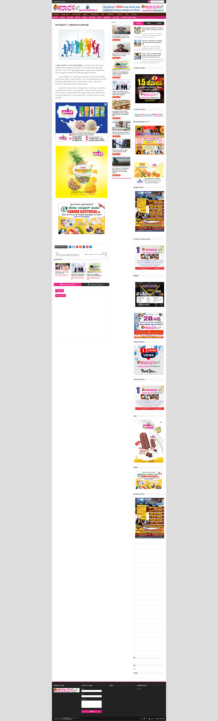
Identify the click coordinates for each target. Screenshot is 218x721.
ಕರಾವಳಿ (113, 22)
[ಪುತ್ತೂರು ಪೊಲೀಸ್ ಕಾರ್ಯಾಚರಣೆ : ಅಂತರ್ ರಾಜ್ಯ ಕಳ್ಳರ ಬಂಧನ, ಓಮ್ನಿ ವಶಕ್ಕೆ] (121, 44)
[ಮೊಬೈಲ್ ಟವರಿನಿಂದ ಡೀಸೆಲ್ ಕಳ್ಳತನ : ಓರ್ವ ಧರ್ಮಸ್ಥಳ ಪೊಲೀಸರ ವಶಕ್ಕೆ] (121, 141)
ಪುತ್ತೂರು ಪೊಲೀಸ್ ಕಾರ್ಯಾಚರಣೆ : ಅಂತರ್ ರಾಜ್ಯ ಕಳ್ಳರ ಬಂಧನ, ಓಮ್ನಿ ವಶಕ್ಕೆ (121, 54)
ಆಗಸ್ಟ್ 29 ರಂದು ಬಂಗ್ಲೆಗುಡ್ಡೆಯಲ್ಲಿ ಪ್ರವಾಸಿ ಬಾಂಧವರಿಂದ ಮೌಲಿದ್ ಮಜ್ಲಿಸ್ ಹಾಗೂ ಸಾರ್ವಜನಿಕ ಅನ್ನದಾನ (120, 73)
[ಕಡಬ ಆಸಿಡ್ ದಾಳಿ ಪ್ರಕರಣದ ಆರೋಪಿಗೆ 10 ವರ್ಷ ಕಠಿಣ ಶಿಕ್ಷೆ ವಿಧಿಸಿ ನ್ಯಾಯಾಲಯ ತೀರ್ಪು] (121, 123)
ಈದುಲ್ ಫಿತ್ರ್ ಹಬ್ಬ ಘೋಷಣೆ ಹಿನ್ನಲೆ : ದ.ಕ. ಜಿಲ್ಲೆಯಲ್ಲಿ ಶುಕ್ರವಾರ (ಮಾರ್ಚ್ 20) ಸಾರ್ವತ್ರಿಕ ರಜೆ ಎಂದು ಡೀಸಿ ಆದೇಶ (152, 29)
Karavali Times (66, 718)
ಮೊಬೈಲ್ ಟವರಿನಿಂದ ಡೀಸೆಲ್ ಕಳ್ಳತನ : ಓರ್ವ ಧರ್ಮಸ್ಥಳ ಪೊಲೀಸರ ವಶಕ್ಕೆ (120, 150)
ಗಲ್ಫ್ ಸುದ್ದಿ (134, 14)
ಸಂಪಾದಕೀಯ (110, 14)
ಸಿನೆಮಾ (127, 14)
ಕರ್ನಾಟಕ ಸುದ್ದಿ (76, 14)
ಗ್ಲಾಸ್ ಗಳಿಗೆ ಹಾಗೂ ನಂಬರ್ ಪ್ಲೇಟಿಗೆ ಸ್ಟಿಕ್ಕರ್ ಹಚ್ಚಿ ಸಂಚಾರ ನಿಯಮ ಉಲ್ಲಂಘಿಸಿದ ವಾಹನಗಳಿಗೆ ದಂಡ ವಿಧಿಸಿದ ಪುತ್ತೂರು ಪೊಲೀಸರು (120, 170)
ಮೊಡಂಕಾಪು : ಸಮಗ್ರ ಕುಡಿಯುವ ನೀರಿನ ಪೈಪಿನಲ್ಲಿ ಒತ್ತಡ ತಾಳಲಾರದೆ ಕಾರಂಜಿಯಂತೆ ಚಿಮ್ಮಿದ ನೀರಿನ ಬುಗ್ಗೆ (152, 42)
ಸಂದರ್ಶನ (119, 14)
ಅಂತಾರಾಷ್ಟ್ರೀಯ (95, 14)
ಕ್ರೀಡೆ (103, 14)
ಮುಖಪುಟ (56, 14)
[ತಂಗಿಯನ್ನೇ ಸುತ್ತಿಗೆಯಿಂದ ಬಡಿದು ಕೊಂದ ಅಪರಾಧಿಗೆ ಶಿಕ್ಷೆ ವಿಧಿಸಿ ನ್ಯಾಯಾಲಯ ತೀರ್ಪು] (121, 26)
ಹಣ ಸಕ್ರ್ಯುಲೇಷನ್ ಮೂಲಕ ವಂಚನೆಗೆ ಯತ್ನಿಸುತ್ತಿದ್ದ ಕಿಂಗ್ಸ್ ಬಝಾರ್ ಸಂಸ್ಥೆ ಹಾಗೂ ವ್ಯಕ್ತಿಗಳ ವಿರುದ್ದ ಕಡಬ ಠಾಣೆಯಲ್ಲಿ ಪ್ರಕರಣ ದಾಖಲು (120, 113)
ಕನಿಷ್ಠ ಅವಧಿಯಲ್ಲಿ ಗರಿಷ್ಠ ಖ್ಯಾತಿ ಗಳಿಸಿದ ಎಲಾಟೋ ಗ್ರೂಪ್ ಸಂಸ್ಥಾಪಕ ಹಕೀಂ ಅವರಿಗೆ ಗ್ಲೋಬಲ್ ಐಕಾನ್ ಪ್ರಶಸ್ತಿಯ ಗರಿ (121, 93)
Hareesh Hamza (68, 719)
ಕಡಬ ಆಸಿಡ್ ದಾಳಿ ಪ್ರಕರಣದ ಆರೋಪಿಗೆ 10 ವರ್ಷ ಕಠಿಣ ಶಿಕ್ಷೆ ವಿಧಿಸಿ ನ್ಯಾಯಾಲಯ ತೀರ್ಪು (121, 133)
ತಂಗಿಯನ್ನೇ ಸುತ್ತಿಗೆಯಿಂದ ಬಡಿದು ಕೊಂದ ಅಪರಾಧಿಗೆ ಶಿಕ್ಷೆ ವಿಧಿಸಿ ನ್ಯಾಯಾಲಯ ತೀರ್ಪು (120, 36)
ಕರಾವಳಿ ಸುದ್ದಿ (65, 14)
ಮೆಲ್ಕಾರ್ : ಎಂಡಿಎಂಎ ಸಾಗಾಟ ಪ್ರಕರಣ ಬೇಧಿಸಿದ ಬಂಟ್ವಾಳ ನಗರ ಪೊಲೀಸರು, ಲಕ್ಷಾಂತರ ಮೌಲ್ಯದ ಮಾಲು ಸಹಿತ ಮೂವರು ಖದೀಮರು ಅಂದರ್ (152, 55)
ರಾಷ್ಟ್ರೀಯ (85, 14)
